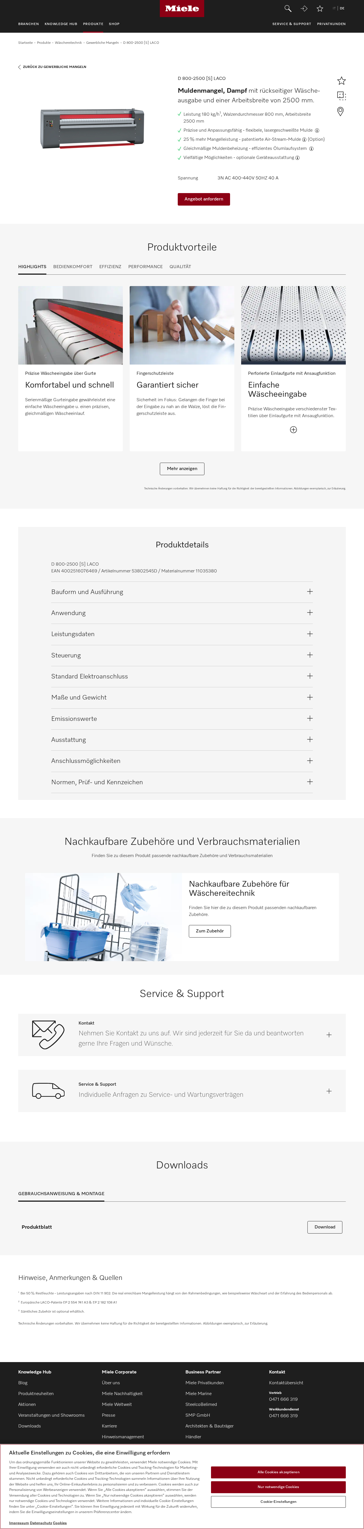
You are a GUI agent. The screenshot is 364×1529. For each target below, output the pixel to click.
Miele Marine (198, 1394)
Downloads (29, 1426)
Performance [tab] (145, 267)
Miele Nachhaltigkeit (122, 1394)
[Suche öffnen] (288, 8)
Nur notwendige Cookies (278, 1487)
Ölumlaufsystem (290, 148)
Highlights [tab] (32, 267)
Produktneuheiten (36, 1394)
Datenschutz (41, 1523)
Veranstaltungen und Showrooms (51, 1415)
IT (334, 8)
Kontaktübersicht (286, 1383)
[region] (182, 1486)
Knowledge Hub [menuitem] (61, 24)
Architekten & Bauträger (209, 1426)
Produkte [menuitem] (93, 24)
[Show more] (293, 429)
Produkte (44, 43)
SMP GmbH (197, 1415)
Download (325, 1227)
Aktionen (27, 1404)
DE (342, 8)
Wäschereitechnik (68, 43)
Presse (108, 1415)
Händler (193, 1437)
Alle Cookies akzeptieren (278, 1472)
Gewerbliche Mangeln (102, 43)
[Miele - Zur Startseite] (182, 8)
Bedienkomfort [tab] (72, 267)
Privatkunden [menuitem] (331, 24)
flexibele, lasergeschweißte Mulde (280, 130)
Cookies (60, 1523)
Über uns (111, 1383)
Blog (22, 1383)
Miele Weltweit (117, 1404)
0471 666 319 (283, 1399)
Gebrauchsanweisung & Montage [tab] (61, 1194)
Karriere (109, 1426)
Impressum (19, 1523)
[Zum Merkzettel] (319, 8)
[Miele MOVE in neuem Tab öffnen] (304, 8)
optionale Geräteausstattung (265, 158)
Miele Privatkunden (204, 1383)
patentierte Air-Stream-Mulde (271, 139)
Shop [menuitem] (114, 24)
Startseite (25, 43)
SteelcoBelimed (201, 1404)
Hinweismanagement (123, 1437)
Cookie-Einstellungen (278, 1502)
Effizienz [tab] (110, 267)
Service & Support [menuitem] (291, 24)
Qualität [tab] (180, 267)
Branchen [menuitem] (28, 24)
